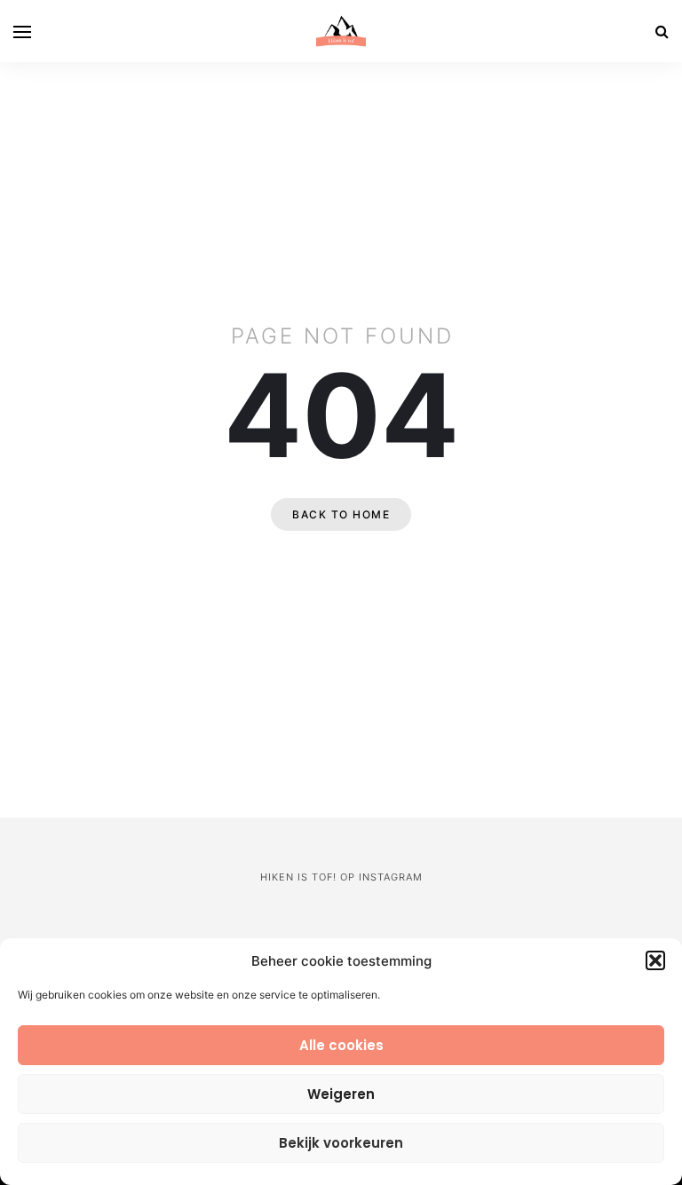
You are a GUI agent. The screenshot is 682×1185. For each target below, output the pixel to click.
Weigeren (341, 1094)
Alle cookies (341, 1045)
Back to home (341, 514)
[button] (655, 960)
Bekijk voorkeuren (341, 1143)
